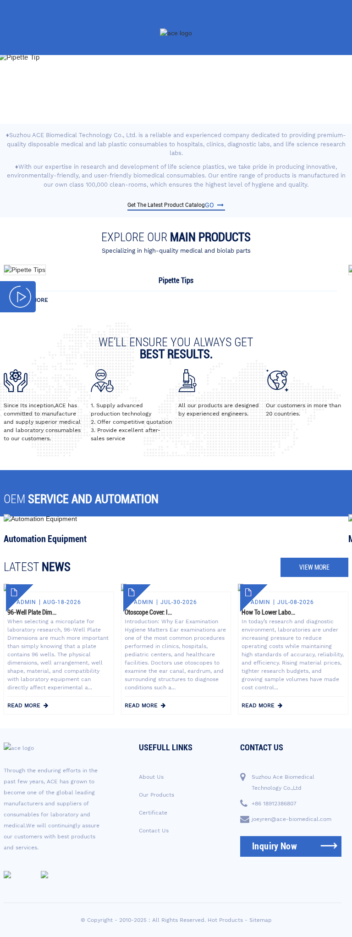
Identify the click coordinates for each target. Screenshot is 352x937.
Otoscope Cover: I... (148, 612)
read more (31, 300)
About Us (151, 777)
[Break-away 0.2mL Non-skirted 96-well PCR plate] (25, 269)
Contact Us (154, 830)
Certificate (153, 812)
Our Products (156, 795)
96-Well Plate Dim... (31, 612)
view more (314, 567)
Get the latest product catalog (170, 205)
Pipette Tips (176, 280)
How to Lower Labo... (268, 612)
